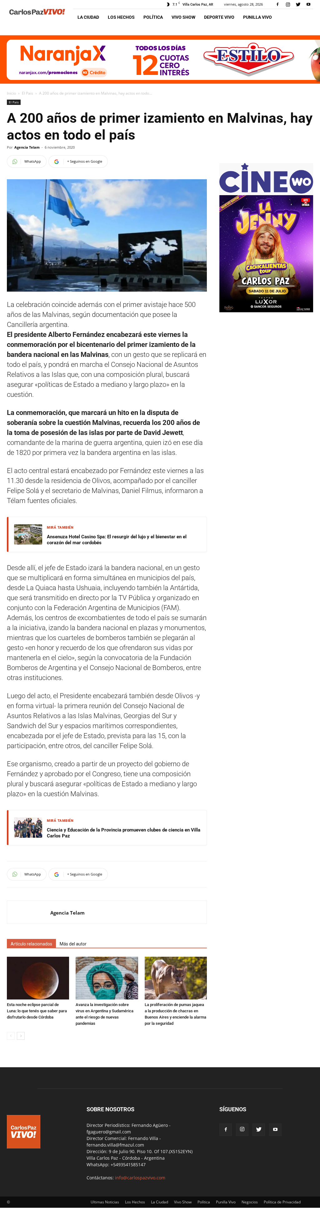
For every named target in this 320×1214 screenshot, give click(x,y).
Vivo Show (183, 17)
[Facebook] (277, 4)
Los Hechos (121, 17)
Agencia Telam (27, 147)
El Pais (27, 93)
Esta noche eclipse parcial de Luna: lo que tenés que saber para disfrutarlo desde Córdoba (37, 1010)
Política (153, 17)
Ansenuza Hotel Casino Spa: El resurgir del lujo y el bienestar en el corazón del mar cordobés (117, 540)
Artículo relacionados (31, 943)
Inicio (11, 93)
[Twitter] (298, 4)
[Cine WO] (266, 192)
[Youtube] (308, 4)
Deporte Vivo (219, 17)
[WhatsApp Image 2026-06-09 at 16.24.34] (266, 310)
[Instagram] (287, 4)
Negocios (250, 1202)
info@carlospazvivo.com (140, 1178)
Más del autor (73, 943)
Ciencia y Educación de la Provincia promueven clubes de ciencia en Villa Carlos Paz (123, 833)
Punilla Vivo (257, 17)
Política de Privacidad (282, 1202)
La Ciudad (88, 17)
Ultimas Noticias (105, 1202)
